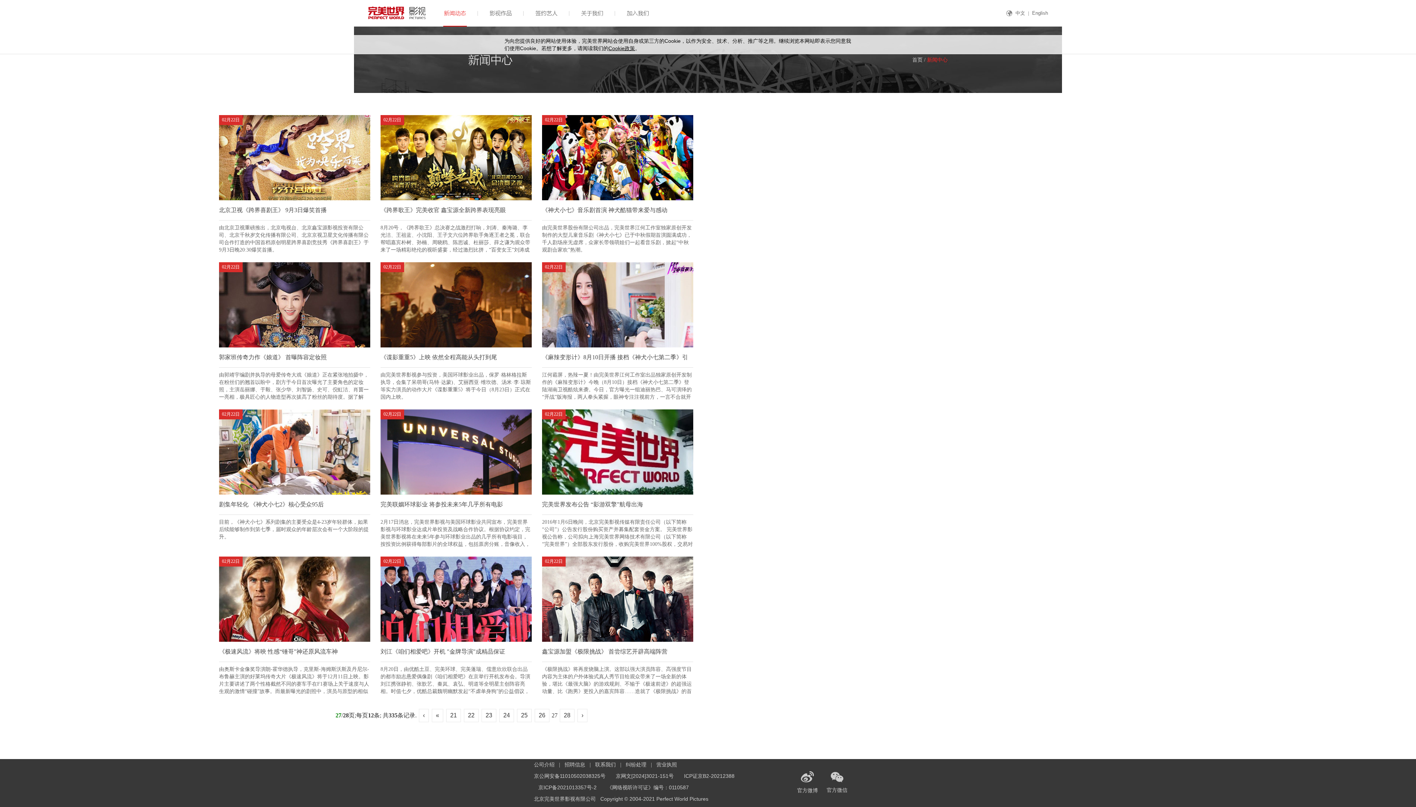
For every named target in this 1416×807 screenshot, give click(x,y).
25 (524, 715)
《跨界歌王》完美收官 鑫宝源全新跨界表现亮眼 (443, 210)
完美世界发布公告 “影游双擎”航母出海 (592, 504)
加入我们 (638, 13)
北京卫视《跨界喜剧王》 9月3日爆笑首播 (273, 210)
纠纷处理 (636, 765)
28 (567, 715)
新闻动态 (455, 13)
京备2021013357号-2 (567, 787)
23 (489, 715)
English (1040, 13)
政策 (621, 48)
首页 (917, 60)
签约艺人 (546, 13)
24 (506, 715)
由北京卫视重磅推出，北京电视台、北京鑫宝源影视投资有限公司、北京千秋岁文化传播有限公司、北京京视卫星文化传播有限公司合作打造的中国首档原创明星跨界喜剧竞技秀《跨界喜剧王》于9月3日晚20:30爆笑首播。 (294, 235)
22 (471, 715)
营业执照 (666, 765)
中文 (1020, 13)
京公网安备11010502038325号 (569, 776)
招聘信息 (575, 765)
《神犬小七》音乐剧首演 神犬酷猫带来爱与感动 (604, 210)
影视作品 (501, 13)
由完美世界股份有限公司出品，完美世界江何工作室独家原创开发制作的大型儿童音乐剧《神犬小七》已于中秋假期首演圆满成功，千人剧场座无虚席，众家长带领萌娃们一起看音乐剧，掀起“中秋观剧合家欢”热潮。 (617, 235)
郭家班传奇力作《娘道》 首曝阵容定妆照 (273, 357)
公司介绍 (544, 765)
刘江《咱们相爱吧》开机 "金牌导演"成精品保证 (443, 651)
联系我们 (605, 765)
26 (542, 715)
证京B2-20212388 (709, 776)
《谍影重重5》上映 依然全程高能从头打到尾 (439, 357)
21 (453, 715)
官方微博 (807, 790)
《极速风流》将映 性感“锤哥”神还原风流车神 (278, 651)
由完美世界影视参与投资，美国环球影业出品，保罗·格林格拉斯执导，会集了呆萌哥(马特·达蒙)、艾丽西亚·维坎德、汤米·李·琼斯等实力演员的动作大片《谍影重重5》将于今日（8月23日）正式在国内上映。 (456, 383)
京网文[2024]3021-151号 (645, 776)
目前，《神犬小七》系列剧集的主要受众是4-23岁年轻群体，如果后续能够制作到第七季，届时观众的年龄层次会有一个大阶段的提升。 (294, 529)
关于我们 (592, 13)
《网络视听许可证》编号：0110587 (648, 787)
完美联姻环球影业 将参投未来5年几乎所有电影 (442, 504)
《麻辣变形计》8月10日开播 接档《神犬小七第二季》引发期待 (615, 361)
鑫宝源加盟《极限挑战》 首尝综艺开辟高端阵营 (604, 651)
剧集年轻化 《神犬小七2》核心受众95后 (271, 504)
